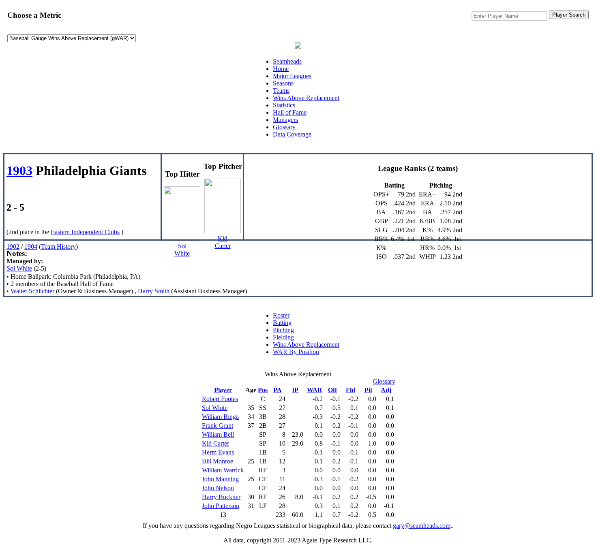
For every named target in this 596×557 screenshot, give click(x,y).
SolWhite (182, 250)
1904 (30, 246)
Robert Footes (220, 398)
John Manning (220, 479)
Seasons (283, 83)
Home (281, 68)
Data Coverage (292, 134)
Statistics (284, 105)
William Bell (218, 434)
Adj (386, 389)
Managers (285, 119)
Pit (368, 389)
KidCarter (223, 242)
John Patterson (220, 505)
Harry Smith (153, 291)
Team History (58, 246)
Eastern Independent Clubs (85, 231)
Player (223, 389)
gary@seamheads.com (421, 525)
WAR (314, 389)
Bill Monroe (217, 461)
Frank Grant (217, 425)
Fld (350, 389)
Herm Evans (218, 452)
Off (332, 389)
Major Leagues (292, 76)
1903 (19, 170)
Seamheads (287, 61)
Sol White (19, 268)
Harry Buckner (221, 496)
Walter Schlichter (32, 291)
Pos (263, 389)
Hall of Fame (290, 112)
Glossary (284, 127)
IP (295, 389)
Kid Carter (215, 443)
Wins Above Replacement (306, 97)
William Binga (220, 416)
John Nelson (218, 487)
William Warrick (223, 470)
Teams (281, 90)
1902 (12, 246)
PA (277, 389)
